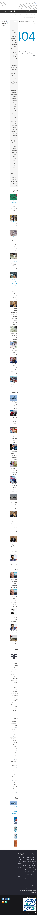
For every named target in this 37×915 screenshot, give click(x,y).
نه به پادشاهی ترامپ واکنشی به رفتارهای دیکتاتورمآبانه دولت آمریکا (14, 487)
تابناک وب (28, 897)
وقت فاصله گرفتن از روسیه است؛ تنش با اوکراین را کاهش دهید (14, 65)
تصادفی (14, 658)
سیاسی (23, 865)
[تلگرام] (23, 1)
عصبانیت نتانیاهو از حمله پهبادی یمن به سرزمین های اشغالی (14, 505)
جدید (15, 655)
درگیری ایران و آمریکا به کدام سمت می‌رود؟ (14, 73)
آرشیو (32, 854)
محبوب (12, 655)
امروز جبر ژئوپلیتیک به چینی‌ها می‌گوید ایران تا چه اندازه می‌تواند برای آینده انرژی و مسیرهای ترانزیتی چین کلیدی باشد (14, 316)
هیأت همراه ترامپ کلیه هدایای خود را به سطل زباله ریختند (14, 181)
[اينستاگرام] (26, 1)
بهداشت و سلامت (31, 17)
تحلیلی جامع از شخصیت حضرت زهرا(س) (14, 763)
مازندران (33, 14)
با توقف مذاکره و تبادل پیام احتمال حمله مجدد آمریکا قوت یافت (14, 438)
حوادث (23, 11)
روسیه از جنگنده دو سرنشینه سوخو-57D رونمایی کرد (14, 107)
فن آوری (22, 14)
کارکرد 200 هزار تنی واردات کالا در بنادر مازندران (14, 385)
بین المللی (29, 11)
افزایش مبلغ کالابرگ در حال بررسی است (14, 226)
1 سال (14, 736)
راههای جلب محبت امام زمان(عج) (14, 732)
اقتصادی (28, 14)
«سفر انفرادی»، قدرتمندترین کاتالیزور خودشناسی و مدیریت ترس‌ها (14, 583)
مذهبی (16, 14)
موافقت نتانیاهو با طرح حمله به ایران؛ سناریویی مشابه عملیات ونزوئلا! (14, 455)
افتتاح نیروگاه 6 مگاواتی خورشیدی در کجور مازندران (31, 868)
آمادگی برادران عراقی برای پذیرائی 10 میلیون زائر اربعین (14, 787)
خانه (34, 11)
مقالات (11, 14)
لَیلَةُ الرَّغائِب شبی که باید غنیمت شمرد (14, 755)
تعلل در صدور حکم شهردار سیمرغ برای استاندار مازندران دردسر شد (14, 42)
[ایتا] (30, 1)
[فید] (35, 1)
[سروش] (28, 1)
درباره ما (22, 17)
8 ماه (15, 727)
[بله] (33, 1)
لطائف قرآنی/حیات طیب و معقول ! (14, 723)
